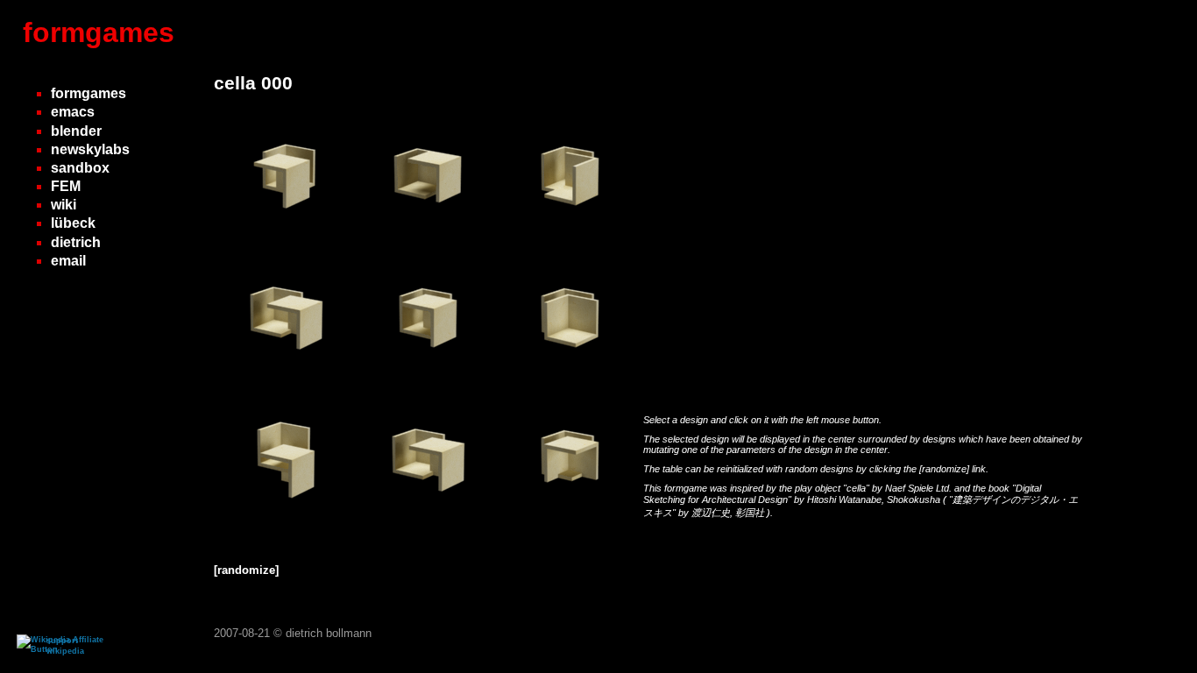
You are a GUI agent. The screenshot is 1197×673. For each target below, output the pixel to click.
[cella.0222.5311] (286, 524)
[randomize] (944, 469)
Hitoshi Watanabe (844, 499)
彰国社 (751, 512)
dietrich (76, 242)
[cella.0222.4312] (570, 524)
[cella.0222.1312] (570, 240)
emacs (73, 111)
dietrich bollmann (329, 633)
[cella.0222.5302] (286, 240)
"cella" (857, 488)
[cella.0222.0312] (570, 382)
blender (76, 131)
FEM (66, 186)
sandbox (80, 167)
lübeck (73, 223)
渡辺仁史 (710, 512)
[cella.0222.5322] (428, 240)
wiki (63, 204)
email (68, 260)
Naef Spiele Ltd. (919, 488)
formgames (98, 32)
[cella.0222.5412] (286, 382)
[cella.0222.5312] (428, 382)
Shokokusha (915, 499)
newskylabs (90, 149)
